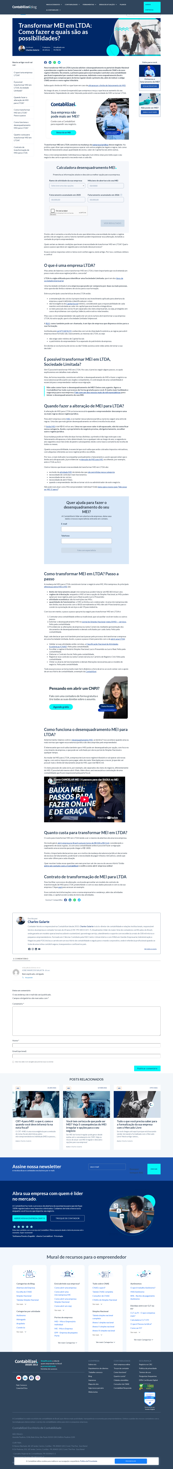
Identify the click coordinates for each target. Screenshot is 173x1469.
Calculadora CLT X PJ (139, 1320)
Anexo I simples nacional (103, 1322)
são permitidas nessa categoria (101, 472)
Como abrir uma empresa (65, 1287)
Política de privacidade (148, 1368)
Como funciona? (120, 1372)
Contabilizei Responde (122, 1388)
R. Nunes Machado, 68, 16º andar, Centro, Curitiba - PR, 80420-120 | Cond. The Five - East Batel (49, 1446)
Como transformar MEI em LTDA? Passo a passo (22, 112)
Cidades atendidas (121, 1380)
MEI (68, 419)
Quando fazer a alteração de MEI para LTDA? (21, 100)
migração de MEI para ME (91, 459)
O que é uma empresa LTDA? (23, 73)
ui (61, 887)
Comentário (18, 1003)
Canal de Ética (21, 1388)
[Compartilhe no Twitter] (59, 62)
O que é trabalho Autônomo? (142, 1287)
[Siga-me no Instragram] (32, 949)
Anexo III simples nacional (103, 1330)
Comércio (20, 1327)
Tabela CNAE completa (102, 1291)
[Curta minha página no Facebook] (29, 949)
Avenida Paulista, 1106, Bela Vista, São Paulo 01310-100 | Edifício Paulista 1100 (43, 1437)
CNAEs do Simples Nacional (104, 1300)
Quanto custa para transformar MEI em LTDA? (23, 137)
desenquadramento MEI (82, 740)
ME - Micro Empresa (63, 1328)
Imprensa (92, 1380)
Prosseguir (131, 1461)
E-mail (64, 523)
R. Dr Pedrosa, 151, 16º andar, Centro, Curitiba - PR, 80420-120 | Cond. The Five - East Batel (48, 1449)
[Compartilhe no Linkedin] (50, 62)
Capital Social (72, 303)
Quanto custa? (120, 1376)
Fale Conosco (21, 1385)
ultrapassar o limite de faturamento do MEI (107, 85)
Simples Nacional (23, 1296)
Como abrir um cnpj (63, 1306)
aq (59, 887)
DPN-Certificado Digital (148, 1380)
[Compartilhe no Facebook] (45, 62)
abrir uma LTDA (118, 639)
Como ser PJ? (136, 1328)
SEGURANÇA (145, 1361)
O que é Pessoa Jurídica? (141, 1324)
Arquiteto (20, 1323)
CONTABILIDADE (122, 1361)
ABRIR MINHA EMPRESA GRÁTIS (29, 1218)
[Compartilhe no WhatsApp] (54, 62)
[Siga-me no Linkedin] (36, 949)
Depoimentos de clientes (98, 1368)
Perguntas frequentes (148, 1376)
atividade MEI (66, 472)
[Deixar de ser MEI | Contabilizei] (86, 119)
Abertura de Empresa (25, 1287)
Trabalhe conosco (95, 1372)
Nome (15, 1040)
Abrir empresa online (122, 1364)
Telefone (65, 535)
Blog (90, 1376)
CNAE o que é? (98, 1287)
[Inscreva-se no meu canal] (39, 949)
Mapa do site (93, 1384)
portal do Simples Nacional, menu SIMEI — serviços (104, 621)
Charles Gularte (86, 926)
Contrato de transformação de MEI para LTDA (21, 150)
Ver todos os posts (150, 949)
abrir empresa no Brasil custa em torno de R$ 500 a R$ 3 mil (83, 843)
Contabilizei (91, 671)
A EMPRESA (93, 1361)
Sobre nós (92, 1364)
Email (19, 1051)
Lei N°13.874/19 (64, 331)
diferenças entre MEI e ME (55, 586)
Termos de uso (145, 1372)
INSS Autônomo (137, 1291)
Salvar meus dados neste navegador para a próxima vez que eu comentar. (34, 1061)
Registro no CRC (145, 1364)
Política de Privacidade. (88, 1461)
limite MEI (50, 426)
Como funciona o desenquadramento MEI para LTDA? (22, 125)
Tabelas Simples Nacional (27, 1300)
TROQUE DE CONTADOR (67, 1218)
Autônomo (21, 1315)
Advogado (21, 1319)
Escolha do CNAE (24, 1291)
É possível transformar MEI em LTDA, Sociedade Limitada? (23, 86)
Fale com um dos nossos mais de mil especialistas (97, 392)
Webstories (93, 1392)
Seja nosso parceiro (96, 1388)
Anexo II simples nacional (103, 1326)
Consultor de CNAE (101, 1296)
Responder (29, 977)
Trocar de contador (121, 1368)
